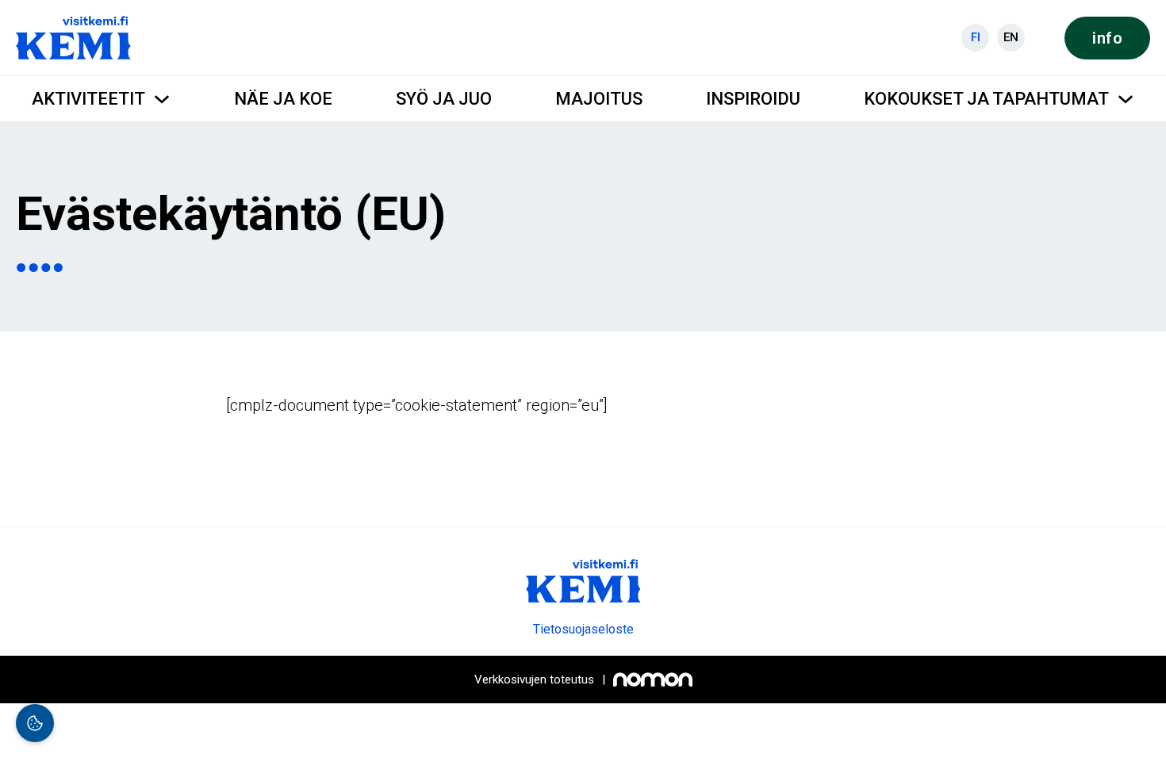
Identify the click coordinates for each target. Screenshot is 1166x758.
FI (975, 37)
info (1107, 38)
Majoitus (598, 99)
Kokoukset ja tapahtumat (986, 99)
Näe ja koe (283, 99)
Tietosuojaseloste (583, 629)
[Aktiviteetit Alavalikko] (162, 99)
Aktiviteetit (88, 99)
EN (1010, 37)
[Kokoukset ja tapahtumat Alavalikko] (1125, 99)
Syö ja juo (444, 99)
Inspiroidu (753, 99)
